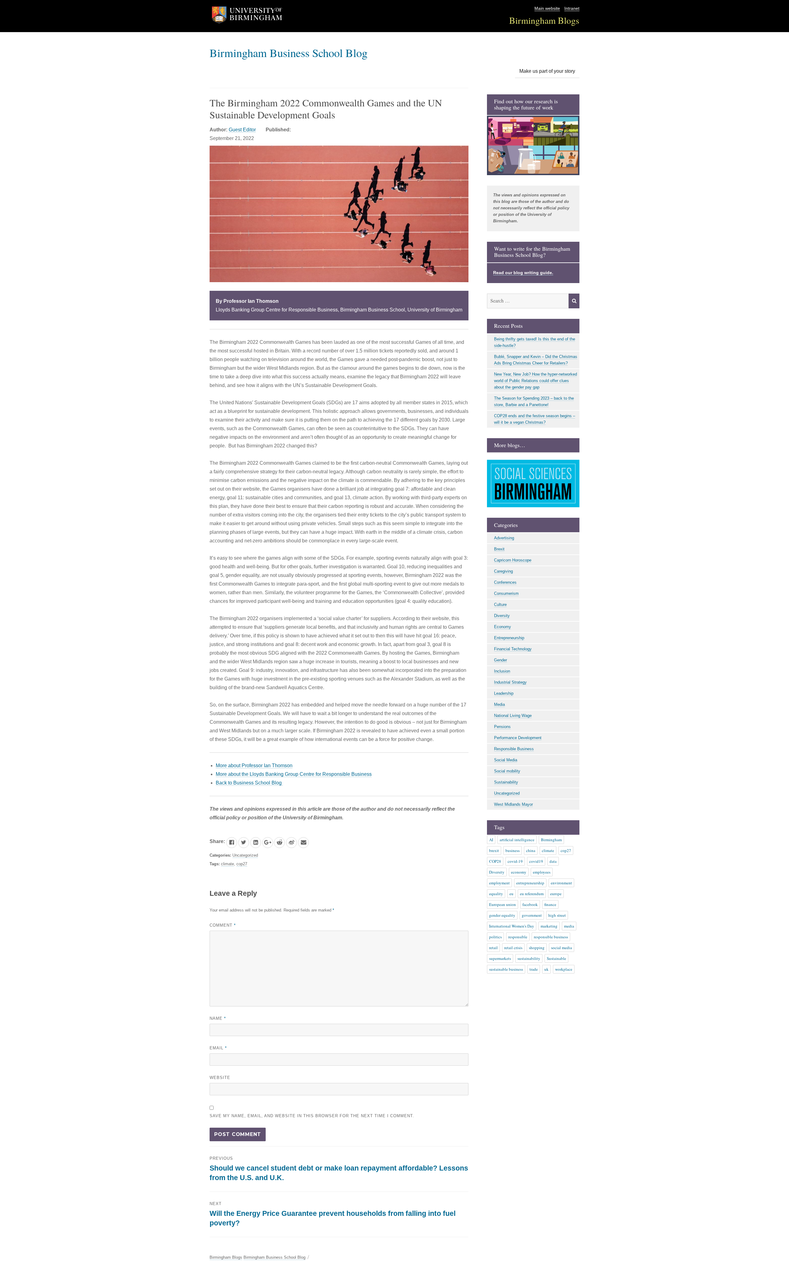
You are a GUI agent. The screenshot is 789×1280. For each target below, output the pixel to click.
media (569, 926)
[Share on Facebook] (231, 842)
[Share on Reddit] (279, 842)
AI (491, 839)
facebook (530, 904)
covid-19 (515, 861)
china (530, 850)
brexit (494, 850)
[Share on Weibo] (291, 842)
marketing (549, 926)
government (532, 915)
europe (556, 893)
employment (499, 883)
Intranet (571, 8)
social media (561, 947)
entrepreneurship (530, 883)
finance (550, 904)
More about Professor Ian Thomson (254, 765)
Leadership (503, 693)
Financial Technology (513, 649)
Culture (500, 604)
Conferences (505, 582)
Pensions (502, 726)
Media (499, 704)
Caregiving (503, 571)
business (512, 850)
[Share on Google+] (267, 842)
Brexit (499, 549)
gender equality (502, 915)
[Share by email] (303, 842)
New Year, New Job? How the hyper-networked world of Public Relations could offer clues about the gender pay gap (535, 380)
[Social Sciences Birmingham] (533, 483)
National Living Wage (513, 715)
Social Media (505, 760)
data (553, 861)
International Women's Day (511, 926)
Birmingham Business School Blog (288, 52)
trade (533, 969)
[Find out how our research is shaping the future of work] (533, 145)
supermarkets (500, 958)
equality (496, 893)
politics (495, 937)
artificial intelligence (517, 839)
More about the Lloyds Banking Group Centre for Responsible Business (294, 774)
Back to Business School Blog (249, 782)
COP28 (495, 861)
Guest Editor (242, 129)
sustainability (528, 958)
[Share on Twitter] (243, 842)
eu (511, 893)
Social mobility (507, 771)
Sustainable (556, 958)
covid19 (536, 861)
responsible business (551, 937)
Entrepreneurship (509, 638)
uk (546, 969)
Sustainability (506, 782)
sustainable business (506, 969)
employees (541, 872)
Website (220, 1077)
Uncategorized (245, 855)
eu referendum (532, 893)
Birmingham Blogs (544, 20)
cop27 (241, 864)
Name (218, 1018)
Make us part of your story (547, 71)
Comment (223, 925)
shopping (537, 947)
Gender (500, 660)
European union (502, 904)
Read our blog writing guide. (523, 272)
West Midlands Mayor (513, 804)
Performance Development (518, 737)
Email (218, 1048)
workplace (563, 969)
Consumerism (506, 593)
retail (493, 947)
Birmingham (551, 839)
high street (557, 915)
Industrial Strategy (510, 682)
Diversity (502, 615)
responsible (517, 937)
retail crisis (513, 947)
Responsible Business (514, 749)
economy (518, 872)
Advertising (504, 538)
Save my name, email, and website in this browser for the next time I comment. (312, 1115)
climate (227, 864)
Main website (547, 8)
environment (561, 883)
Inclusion (502, 671)
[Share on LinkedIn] (255, 842)
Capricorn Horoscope (512, 560)
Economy (502, 626)
